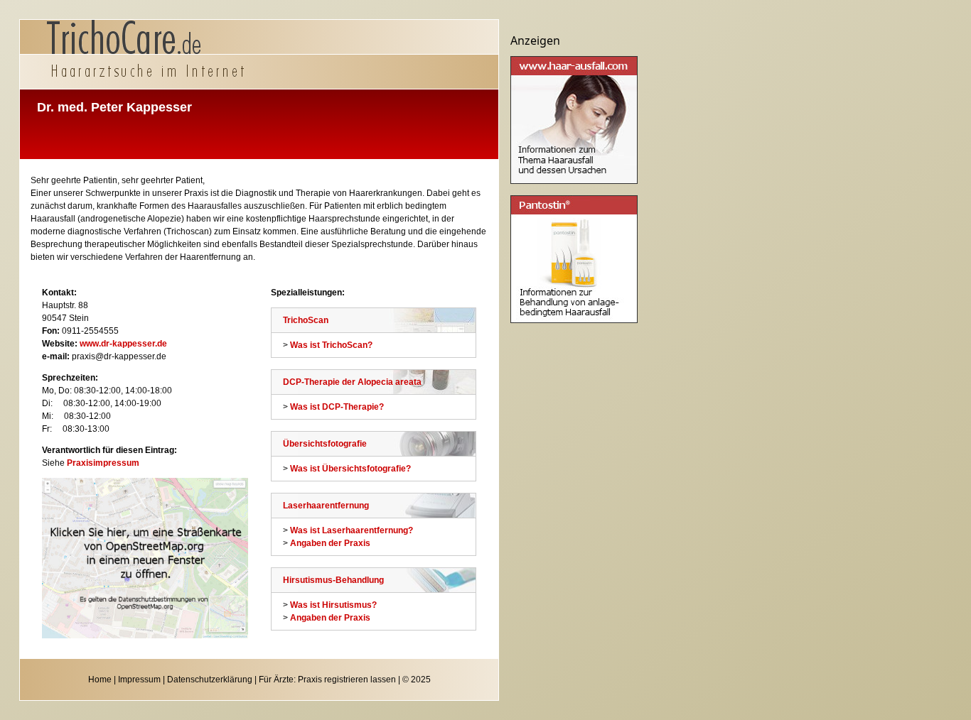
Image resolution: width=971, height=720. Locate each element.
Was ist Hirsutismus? (333, 605)
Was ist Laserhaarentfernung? (351, 530)
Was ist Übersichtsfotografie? (350, 469)
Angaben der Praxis (330, 543)
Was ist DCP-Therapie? (337, 407)
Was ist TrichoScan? (331, 345)
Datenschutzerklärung (209, 679)
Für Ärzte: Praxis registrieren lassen (327, 679)
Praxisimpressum (103, 463)
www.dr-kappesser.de (123, 344)
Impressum (139, 679)
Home (100, 679)
